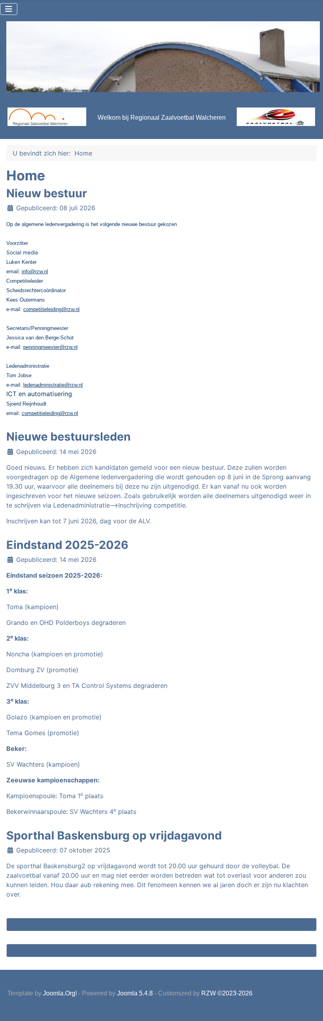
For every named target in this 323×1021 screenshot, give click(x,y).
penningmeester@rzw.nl (50, 347)
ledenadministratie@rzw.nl (53, 385)
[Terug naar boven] (309, 1006)
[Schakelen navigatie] (8, 9)
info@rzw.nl (35, 271)
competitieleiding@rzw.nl (51, 309)
